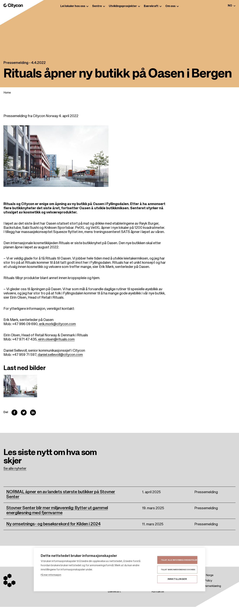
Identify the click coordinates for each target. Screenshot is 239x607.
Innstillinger (177, 579)
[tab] (232, 5)
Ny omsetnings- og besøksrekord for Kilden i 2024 (53, 524)
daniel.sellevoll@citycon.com (60, 355)
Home (7, 92)
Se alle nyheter (14, 469)
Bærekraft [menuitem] (151, 6)
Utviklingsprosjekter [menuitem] (123, 6)
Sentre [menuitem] (97, 6)
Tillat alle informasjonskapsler (179, 560)
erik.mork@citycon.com (57, 324)
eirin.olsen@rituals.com (56, 339)
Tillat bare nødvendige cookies (178, 570)
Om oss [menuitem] (170, 6)
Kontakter (158, 591)
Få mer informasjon (51, 575)
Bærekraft (114, 591)
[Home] (13, 5)
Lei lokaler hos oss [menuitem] (72, 6)
